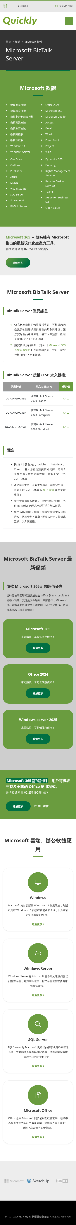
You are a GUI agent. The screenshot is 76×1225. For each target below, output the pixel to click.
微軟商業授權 (18, 105)
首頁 (8, 41)
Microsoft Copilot (55, 116)
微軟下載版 (16, 140)
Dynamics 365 (54, 159)
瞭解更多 (18, 262)
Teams (49, 191)
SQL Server (17, 194)
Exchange (51, 165)
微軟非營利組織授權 (22, 116)
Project (49, 146)
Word (48, 134)
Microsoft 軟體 (33, 41)
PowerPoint (52, 140)
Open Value (52, 207)
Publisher (16, 171)
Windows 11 (17, 146)
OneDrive (16, 159)
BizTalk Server (18, 206)
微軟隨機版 (16, 134)
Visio (48, 152)
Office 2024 (52, 105)
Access (49, 122)
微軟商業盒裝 (18, 122)
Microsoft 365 (53, 110)
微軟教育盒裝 (18, 128)
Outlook (15, 165)
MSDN (14, 182)
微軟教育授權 (18, 110)
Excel (48, 128)
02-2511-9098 (65, 6)
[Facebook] (38, 1208)
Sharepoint (17, 200)
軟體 (17, 41)
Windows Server (20, 152)
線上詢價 (48, 490)
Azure (14, 177)
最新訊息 (24, 6)
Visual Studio (18, 188)
